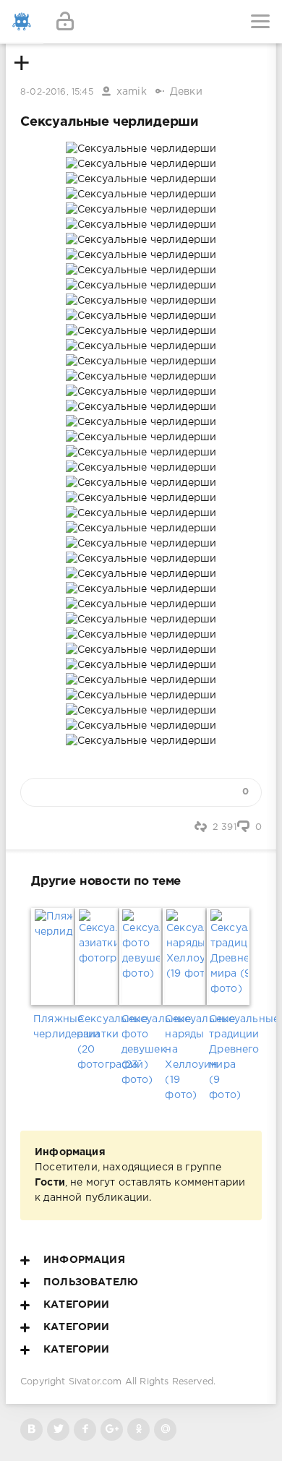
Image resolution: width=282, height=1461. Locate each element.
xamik (131, 91)
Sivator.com (95, 1382)
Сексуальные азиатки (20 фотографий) (97, 1042)
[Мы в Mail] (165, 1429)
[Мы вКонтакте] (31, 1429)
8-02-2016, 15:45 (56, 92)
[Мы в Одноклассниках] (138, 1429)
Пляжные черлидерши (53, 1027)
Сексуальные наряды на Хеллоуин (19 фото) (185, 1057)
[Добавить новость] (141, 21)
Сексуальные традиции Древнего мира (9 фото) (229, 1057)
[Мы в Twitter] (58, 1429)
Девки (186, 91)
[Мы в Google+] (112, 1429)
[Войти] (65, 21)
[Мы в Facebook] (85, 1429)
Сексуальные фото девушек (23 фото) (141, 1049)
